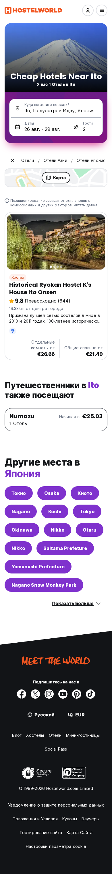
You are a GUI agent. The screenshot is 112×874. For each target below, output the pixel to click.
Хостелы (35, 735)
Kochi (54, 511)
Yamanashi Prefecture (38, 566)
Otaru (89, 530)
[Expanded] (13, 160)
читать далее (85, 205)
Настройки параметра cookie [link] (56, 846)
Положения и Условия (35, 818)
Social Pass (56, 749)
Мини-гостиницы (83, 735)
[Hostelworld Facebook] (21, 694)
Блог (16, 735)
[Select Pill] (88, 10)
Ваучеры (90, 818)
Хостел (17, 277)
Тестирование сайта (41, 832)
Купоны (69, 818)
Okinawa (21, 530)
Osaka (51, 493)
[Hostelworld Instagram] (49, 694)
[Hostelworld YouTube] (62, 694)
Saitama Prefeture (65, 548)
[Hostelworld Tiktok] (90, 694)
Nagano (20, 511)
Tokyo (87, 511)
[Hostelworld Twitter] (35, 694)
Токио (18, 493)
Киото (85, 493)
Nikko (57, 530)
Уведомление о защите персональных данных (56, 805)
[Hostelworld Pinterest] (76, 694)
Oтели (55, 735)
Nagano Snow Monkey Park (43, 585)
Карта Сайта (79, 832)
